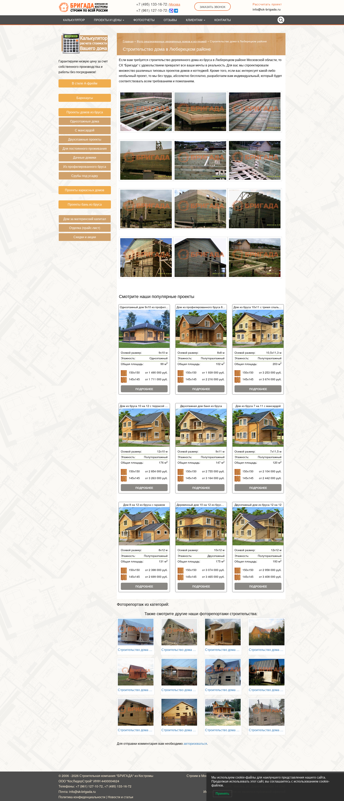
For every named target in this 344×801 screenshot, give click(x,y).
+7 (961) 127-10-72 (151, 10)
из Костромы (144, 775)
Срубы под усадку (84, 175)
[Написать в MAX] (171, 10)
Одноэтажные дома (84, 121)
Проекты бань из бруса (85, 204)
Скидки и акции (84, 237)
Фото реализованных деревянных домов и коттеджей (172, 41)
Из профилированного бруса (84, 166)
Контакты (222, 20)
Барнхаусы (84, 97)
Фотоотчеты (143, 20)
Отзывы (170, 20)
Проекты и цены (108, 20)
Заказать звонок (212, 7)
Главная (128, 41)
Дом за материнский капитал (84, 219)
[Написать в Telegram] (176, 10)
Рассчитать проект (267, 4)
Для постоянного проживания (85, 148)
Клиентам (194, 20)
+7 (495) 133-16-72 (151, 4)
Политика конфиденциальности (82, 797)
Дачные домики (84, 157)
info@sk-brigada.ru (267, 9)
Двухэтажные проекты (84, 139)
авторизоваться (195, 743)
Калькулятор (74, 20)
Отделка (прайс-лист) (84, 227)
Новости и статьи (120, 797)
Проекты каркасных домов (84, 190)
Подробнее (144, 389)
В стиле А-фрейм (84, 83)
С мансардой (84, 130)
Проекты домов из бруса (84, 112)
